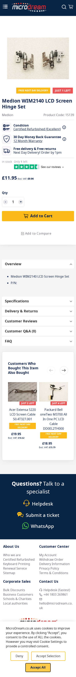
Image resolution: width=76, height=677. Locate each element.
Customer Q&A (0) (20, 331)
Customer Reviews (21, 321)
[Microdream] (29, 7)
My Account (48, 555)
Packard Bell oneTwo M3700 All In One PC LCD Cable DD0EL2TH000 (53, 419)
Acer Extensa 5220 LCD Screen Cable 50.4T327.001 (22, 414)
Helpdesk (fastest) (56, 590)
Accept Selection (48, 656)
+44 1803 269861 (55, 594)
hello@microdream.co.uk (55, 605)
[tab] (38, 264)
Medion (7, 115)
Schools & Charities (17, 599)
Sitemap (9, 573)
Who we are (12, 555)
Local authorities (15, 603)
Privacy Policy (49, 568)
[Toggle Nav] (5, 6)
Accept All (38, 667)
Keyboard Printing (16, 564)
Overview (13, 264)
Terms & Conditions (53, 573)
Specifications (17, 301)
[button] (64, 370)
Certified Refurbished (19, 559)
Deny (19, 656)
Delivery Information (54, 564)
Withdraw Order (51, 559)
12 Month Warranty (27, 141)
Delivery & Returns (21, 311)
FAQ (8, 341)
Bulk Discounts (14, 590)
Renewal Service (15, 568)
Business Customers (18, 594)
